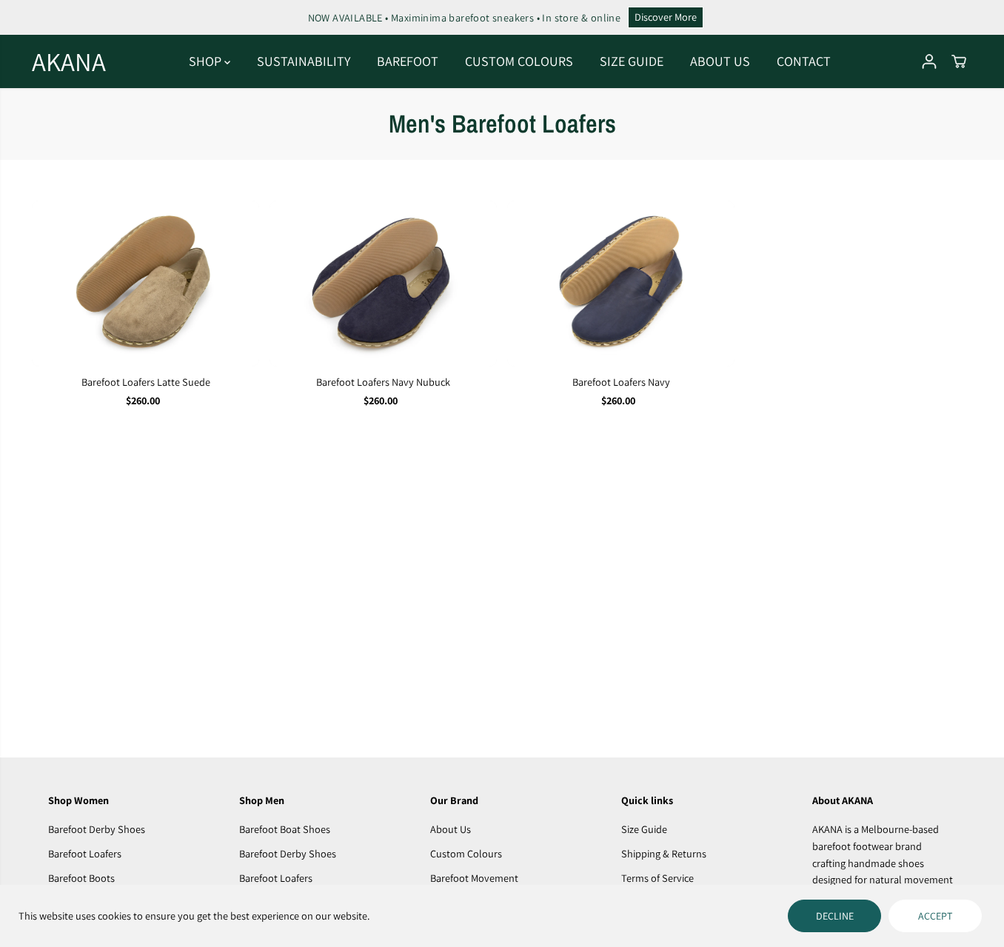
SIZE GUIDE (631, 61)
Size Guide (644, 829)
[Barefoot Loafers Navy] (620, 283)
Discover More (666, 17)
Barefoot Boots (81, 878)
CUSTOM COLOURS (519, 61)
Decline (835, 916)
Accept (935, 916)
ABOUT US (720, 61)
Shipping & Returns (663, 853)
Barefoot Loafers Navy (621, 382)
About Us (450, 829)
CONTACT (804, 61)
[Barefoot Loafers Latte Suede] (145, 283)
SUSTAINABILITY (303, 61)
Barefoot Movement (474, 878)
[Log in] (929, 61)
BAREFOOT (407, 61)
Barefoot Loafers (84, 853)
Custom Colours (466, 853)
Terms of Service (657, 878)
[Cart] (959, 61)
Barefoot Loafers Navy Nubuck (383, 382)
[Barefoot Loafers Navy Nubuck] (383, 283)
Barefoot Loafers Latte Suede (145, 382)
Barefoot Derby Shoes (96, 829)
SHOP (206, 61)
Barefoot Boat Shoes (284, 829)
